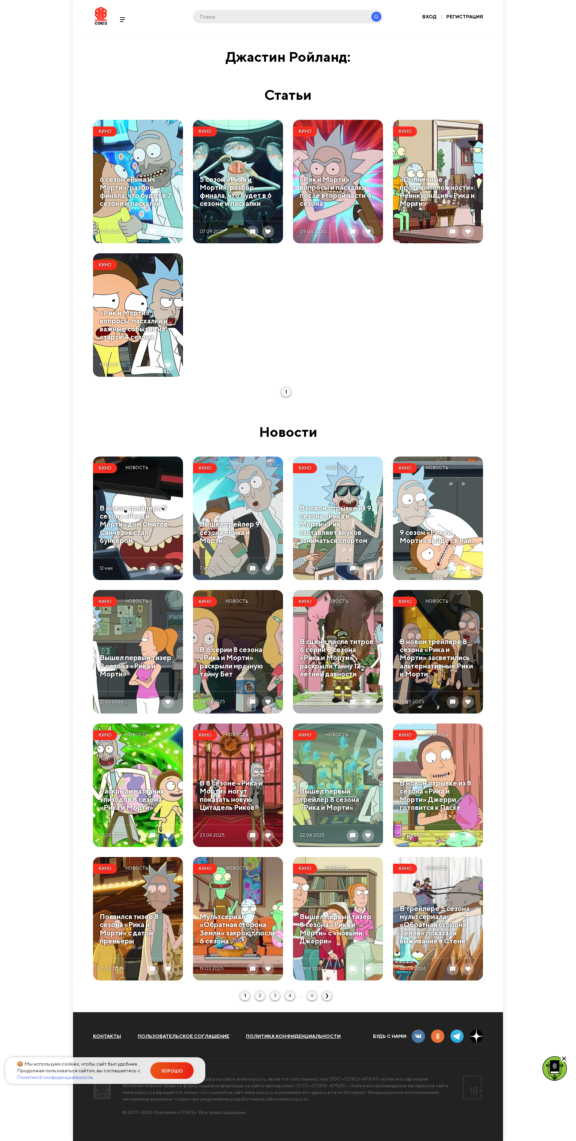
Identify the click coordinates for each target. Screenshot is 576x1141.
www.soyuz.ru (251, 1079)
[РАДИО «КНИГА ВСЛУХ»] (555, 1068)
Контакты (107, 1036)
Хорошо (172, 1071)
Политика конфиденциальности (293, 1036)
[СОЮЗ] (102, 1087)
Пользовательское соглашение (183, 1036)
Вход (429, 16)
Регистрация (464, 16)
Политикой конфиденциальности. (55, 1077)
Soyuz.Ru (101, 15)
